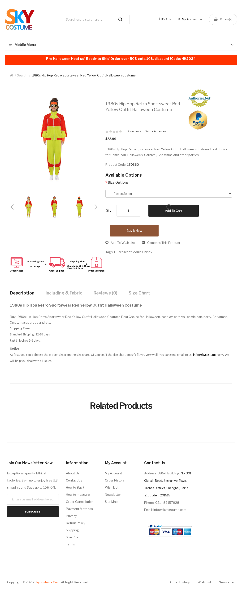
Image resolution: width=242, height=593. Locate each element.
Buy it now (134, 230)
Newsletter (113, 494)
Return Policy (75, 523)
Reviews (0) (105, 292)
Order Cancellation (80, 502)
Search (22, 75)
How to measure (78, 494)
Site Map (111, 502)
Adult (137, 252)
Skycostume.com (47, 582)
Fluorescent (123, 252)
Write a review (156, 131)
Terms (70, 544)
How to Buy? (75, 487)
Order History (115, 480)
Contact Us (74, 480)
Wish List (111, 487)
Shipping (72, 530)
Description (22, 292)
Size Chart (139, 292)
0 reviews (134, 131)
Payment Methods (79, 509)
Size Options (118, 182)
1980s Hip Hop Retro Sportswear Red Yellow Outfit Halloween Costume (83, 75)
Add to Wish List (123, 243)
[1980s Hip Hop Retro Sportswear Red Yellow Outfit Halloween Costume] (28, 207)
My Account (113, 473)
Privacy (71, 516)
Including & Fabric (64, 292)
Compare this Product (163, 243)
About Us (72, 473)
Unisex (147, 252)
